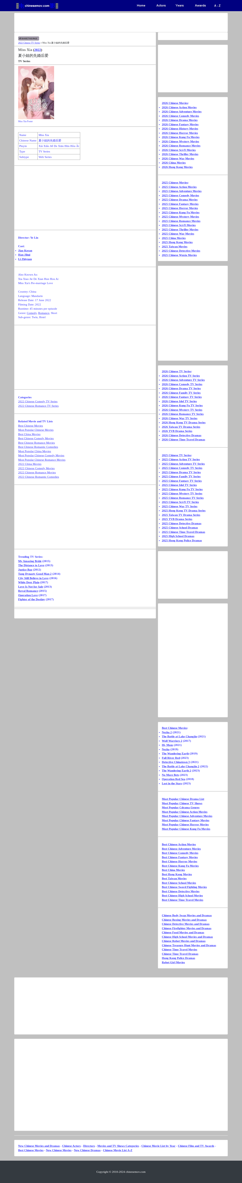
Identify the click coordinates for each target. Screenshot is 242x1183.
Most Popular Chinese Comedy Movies (41, 455)
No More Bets (170, 774)
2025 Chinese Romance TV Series (183, 497)
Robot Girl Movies (173, 962)
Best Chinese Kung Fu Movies (180, 865)
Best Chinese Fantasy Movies (180, 857)
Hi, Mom (167, 745)
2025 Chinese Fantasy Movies (180, 203)
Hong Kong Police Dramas (178, 958)
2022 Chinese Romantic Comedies (38, 476)
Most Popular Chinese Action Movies (184, 811)
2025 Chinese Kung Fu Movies (180, 212)
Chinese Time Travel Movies (179, 949)
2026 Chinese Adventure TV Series (183, 379)
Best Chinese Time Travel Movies (182, 899)
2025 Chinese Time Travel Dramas (183, 531)
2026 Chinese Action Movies (179, 107)
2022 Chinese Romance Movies (37, 472)
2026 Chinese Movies (175, 103)
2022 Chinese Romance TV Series (38, 405)
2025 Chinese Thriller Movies (180, 229)
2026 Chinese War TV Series (179, 418)
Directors (89, 1145)
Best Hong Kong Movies (177, 874)
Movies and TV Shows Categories (118, 1145)
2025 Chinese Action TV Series (181, 459)
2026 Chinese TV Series (176, 371)
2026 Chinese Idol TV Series (179, 401)
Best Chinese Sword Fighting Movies (184, 887)
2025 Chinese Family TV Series (181, 476)
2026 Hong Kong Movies (177, 167)
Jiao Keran (25, 250)
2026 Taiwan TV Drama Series (181, 426)
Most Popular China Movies (34, 451)
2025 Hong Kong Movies (177, 242)
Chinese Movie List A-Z (117, 1150)
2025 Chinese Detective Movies (181, 250)
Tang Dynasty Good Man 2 (35, 573)
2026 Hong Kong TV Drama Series (184, 422)
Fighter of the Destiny (31, 599)
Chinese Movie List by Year (158, 1145)
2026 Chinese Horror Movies (180, 132)
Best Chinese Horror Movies (179, 861)
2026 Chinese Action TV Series (181, 375)
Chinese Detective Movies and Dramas (185, 923)
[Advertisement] (106, 22)
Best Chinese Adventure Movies (181, 848)
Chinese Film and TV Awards (196, 1145)
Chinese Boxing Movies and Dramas (184, 919)
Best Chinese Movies (30, 425)
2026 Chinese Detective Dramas (181, 435)
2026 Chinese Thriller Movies (180, 154)
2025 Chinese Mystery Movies (180, 216)
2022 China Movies (29, 463)
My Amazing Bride (30, 561)
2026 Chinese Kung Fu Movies (180, 137)
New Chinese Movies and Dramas (39, 1145)
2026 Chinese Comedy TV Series (182, 384)
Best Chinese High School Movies (182, 895)
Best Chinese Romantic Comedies (38, 446)
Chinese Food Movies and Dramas (183, 932)
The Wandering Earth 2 (176, 770)
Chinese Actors (71, 1145)
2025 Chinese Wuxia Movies (179, 255)
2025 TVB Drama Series (177, 519)
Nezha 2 (167, 732)
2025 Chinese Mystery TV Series (182, 493)
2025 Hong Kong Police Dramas (182, 540)
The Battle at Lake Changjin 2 (180, 766)
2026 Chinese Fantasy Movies (180, 124)
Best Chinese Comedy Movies (36, 438)
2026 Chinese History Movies (180, 128)
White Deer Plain (28, 582)
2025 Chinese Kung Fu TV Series (182, 489)
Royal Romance (28, 590)
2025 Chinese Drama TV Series (181, 472)
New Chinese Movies (58, 1150)
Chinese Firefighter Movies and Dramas (186, 928)
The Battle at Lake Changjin (179, 736)
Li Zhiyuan (25, 259)
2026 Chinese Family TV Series (181, 392)
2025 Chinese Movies (175, 182)
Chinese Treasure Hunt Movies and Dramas (189, 945)
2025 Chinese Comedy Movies (180, 195)
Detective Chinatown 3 (176, 762)
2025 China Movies (174, 238)
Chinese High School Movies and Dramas (187, 936)
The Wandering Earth (175, 753)
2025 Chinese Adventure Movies (182, 191)
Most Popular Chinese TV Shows (182, 803)
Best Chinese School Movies (179, 882)
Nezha (166, 749)
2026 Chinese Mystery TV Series (182, 409)
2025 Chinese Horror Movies (180, 208)
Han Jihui (24, 254)
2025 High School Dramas (178, 536)
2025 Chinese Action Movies (179, 186)
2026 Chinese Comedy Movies (180, 115)
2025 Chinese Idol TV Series (179, 484)
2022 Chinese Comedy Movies (36, 468)
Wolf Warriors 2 (172, 740)
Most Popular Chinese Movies (36, 429)
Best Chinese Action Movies (179, 844)
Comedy (32, 313)
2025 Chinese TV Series (176, 455)
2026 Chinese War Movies (178, 158)
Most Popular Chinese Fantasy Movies (185, 820)
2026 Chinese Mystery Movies (180, 141)
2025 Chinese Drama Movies (180, 199)
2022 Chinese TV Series (29, 42)
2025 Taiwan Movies (174, 246)
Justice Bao (25, 569)
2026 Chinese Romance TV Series (183, 413)
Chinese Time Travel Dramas (180, 953)
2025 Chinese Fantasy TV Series (182, 480)
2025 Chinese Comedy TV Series (182, 467)
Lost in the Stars (172, 783)
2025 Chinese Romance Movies (181, 221)
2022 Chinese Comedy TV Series (37, 401)
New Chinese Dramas (87, 1150)
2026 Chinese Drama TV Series (181, 388)
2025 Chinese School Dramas (180, 527)
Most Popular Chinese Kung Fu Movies (186, 828)
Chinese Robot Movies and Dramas (184, 940)
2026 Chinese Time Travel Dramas (183, 439)
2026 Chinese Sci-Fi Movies (179, 149)
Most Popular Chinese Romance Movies (41, 459)
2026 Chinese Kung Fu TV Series (182, 405)
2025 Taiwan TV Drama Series (181, 514)
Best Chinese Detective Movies (180, 891)
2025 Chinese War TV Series (179, 506)
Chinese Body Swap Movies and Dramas (187, 915)
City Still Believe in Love (33, 578)
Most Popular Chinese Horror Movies (185, 824)
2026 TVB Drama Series (177, 431)
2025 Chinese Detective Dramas (181, 523)
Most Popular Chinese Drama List (183, 798)
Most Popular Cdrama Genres (180, 807)
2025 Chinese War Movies (178, 233)
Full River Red (171, 757)
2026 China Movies (174, 162)
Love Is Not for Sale (30, 586)
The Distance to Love (31, 565)
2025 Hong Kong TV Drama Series (184, 510)
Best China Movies (29, 434)
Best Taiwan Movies (174, 878)
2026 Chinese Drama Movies (180, 120)
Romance (43, 313)
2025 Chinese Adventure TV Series (183, 463)
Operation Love (28, 595)
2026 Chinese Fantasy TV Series (182, 396)
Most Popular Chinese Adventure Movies (187, 816)
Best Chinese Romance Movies (36, 442)
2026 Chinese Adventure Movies (182, 111)
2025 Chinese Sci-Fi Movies (179, 225)
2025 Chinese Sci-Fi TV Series (180, 502)
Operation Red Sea (173, 779)
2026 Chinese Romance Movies (181, 145)
